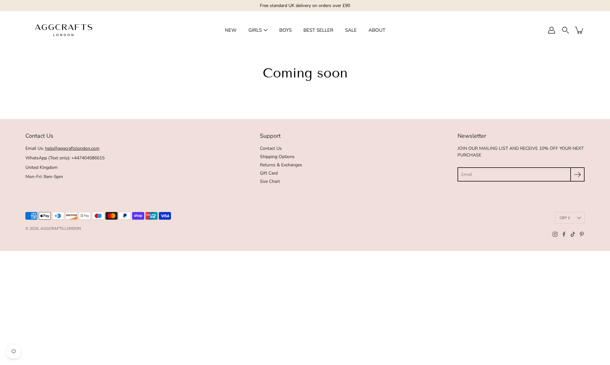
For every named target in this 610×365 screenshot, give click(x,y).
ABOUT (377, 30)
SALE (351, 30)
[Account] (551, 30)
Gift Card (269, 173)
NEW (231, 30)
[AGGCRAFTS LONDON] (63, 30)
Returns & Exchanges (281, 165)
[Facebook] (564, 234)
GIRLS (255, 30)
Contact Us (271, 148)
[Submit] (577, 174)
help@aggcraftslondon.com (72, 148)
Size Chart (270, 181)
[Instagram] (555, 234)
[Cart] (579, 30)
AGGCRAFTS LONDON (60, 228)
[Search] (565, 30)
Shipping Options (277, 157)
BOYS (285, 30)
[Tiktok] (573, 234)
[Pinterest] (582, 234)
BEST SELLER (318, 30)
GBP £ (564, 218)
